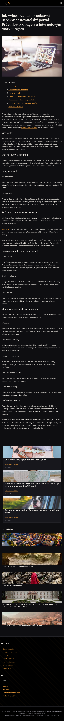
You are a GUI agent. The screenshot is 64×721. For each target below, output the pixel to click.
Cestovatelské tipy (57, 439)
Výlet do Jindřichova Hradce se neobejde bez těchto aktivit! (27, 547)
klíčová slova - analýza (29, 128)
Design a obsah (14, 93)
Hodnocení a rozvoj (15, 106)
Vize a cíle (12, 86)
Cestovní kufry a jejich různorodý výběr (25, 459)
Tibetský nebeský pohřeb (12, 585)
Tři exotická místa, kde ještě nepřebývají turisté (22, 625)
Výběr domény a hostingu (18, 89)
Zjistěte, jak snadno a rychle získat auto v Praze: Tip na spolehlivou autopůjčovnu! (32, 485)
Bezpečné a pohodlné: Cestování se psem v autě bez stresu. (32, 511)
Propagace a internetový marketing (22, 100)
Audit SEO (5, 229)
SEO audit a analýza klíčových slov (21, 96)
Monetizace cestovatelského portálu (22, 103)
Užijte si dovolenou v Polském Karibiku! (18, 566)
